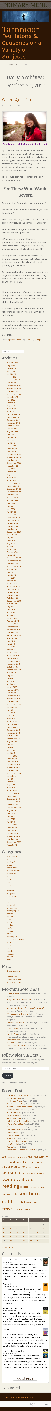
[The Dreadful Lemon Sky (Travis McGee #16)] (45, 1357)
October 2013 (13, 805)
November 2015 (13, 733)
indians (30, 340)
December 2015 (13, 730)
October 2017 (12, 667)
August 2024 (12, 431)
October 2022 (13, 495)
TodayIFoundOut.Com (16, 1022)
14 (23, 1232)
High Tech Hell (13, 1144)
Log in (9, 974)
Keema (10, 1147)
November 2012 (13, 836)
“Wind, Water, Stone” (16, 1124)
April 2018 (11, 650)
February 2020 (13, 586)
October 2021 (12, 529)
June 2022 (11, 506)
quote (9, 922)
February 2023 (13, 483)
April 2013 (11, 822)
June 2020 (11, 575)
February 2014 (13, 793)
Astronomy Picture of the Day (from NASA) (25, 1008)
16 (37, 1232)
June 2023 (11, 472)
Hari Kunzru (8, 1332)
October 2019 (12, 598)
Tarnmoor (20, 29)
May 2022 (11, 509)
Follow (8, 1075)
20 (17, 1236)
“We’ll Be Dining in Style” (17, 1141)
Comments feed (14, 979)
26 (11, 1240)
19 (10, 1236)
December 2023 (14, 454)
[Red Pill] (45, 1335)
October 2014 (12, 770)
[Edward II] (45, 1290)
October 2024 (13, 426)
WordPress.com (14, 982)
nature (10, 902)
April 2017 (11, 684)
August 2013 (12, 810)
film (8, 876)
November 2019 (13, 595)
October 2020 (13, 563)
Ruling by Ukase (14, 1098)
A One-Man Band (14, 1118)
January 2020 (13, 589)
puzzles (10, 919)
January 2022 (13, 520)
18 (4, 1236)
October (19, 65)
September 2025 (14, 394)
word (9, 959)
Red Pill (6, 1329)
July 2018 (11, 641)
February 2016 (13, 724)
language (11, 893)
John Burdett (9, 1262)
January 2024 (13, 451)
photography (13, 911)
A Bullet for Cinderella (12, 1308)
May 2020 (11, 578)
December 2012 (13, 833)
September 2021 (14, 532)
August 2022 (12, 500)
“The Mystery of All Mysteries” (20, 1095)
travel (9, 948)
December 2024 (14, 420)
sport (9, 942)
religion (10, 928)
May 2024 (11, 440)
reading (10, 925)
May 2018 (11, 647)
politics (18, 340)
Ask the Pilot (12, 1034)
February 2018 (13, 655)
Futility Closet (13, 994)
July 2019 (11, 606)
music (9, 899)
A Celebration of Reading (17, 1014)
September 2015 (14, 739)
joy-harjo (37, 340)
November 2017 (13, 664)
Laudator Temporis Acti (17, 1045)
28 (24, 1240)
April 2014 (11, 787)
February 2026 (13, 380)
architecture (12, 856)
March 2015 (12, 756)
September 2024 (14, 428)
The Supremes (13, 1109)
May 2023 (11, 474)
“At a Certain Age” (14, 1115)
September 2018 (14, 635)
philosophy (12, 908)
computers (12, 868)
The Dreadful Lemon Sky (13, 1351)
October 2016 (12, 701)
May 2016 (11, 716)
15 (30, 1232)
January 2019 (12, 624)
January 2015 (12, 762)
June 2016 (11, 713)
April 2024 (11, 443)
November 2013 (13, 802)
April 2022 (11, 512)
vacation (11, 954)
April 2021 (11, 546)
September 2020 (14, 566)
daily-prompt (12, 873)
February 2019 (13, 621)
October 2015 (12, 736)
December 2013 (13, 799)
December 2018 (13, 627)
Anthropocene (13, 1112)
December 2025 (14, 385)
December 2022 (14, 489)
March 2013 (12, 825)
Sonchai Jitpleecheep (16, 1104)
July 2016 (11, 710)
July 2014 (11, 779)
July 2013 (11, 813)
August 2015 (12, 741)
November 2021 (13, 526)
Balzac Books (13, 1042)
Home (4, 65)
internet (10, 891)
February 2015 (13, 759)
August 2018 (12, 638)
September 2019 (14, 601)
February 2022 (13, 517)
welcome (11, 957)
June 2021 (11, 540)
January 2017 (12, 693)
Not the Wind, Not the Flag (18, 1121)
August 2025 (12, 397)
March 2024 (12, 446)
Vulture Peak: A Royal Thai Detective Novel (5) (22, 1260)
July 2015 (11, 744)
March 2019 (12, 618)
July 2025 (11, 400)
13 (17, 1232)
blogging (11, 862)
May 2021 (11, 543)
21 (23, 1236)
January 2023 (13, 486)
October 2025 (13, 391)
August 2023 (12, 466)
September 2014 (14, 773)
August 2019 (12, 604)
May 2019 (11, 612)
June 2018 (11, 644)
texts (9, 945)
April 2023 (11, 477)
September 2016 (14, 704)
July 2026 (11, 365)
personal (11, 905)
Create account (13, 971)
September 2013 (14, 807)
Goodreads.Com (14, 1040)
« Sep (4, 1247)
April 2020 (11, 581)
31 (44, 1240)
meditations (12, 896)
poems (12, 340)
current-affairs (13, 870)
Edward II (7, 1284)
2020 (11, 65)
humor (10, 888)
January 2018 (12, 658)
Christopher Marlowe (11, 1286)
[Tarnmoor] (25, 16)
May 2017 (11, 681)
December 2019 (13, 592)
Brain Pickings (13, 1028)
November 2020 (14, 561)
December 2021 (13, 523)
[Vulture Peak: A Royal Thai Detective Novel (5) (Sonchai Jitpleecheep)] (45, 1266)
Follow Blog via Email (21, 1055)
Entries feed (12, 977)
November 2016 (13, 698)
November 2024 (14, 423)
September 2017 (14, 670)
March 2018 (12, 652)
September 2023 (14, 463)
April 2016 (11, 718)
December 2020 (14, 558)
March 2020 (12, 584)
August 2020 (12, 569)
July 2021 (11, 538)
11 (3, 1232)
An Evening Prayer (15, 1101)
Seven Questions (18, 100)
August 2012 (12, 845)
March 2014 (12, 790)
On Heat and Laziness (16, 1127)
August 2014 (12, 776)
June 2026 (11, 368)
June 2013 (11, 816)
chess (9, 865)
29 (31, 1240)
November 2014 (13, 767)
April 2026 (11, 374)
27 (17, 1240)
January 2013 (12, 830)
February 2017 (13, 690)
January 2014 (12, 796)
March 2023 (12, 480)
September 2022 (14, 497)
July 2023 (11, 469)
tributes (10, 951)
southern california (15, 939)
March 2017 (12, 687)
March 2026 (12, 377)
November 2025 (14, 388)
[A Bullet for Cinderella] (45, 1313)
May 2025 (11, 406)
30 (37, 1240)
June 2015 (11, 747)
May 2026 (11, 371)
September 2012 (14, 842)
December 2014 (13, 764)
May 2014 (11, 784)
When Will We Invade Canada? (20, 1107)
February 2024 (13, 449)
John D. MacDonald (10, 1310)
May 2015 (11, 750)
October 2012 (12, 839)
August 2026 (12, 362)
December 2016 (13, 695)
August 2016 (12, 707)
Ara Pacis (11, 1138)
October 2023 (13, 460)
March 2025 (12, 411)
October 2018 (13, 632)
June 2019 (11, 609)
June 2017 (11, 678)
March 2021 (12, 549)
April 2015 (11, 753)
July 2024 (11, 434)
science (10, 934)
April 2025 (11, 408)
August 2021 (12, 535)
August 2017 (12, 673)
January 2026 (13, 383)
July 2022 (11, 503)
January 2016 (12, 727)
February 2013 (13, 828)
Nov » (10, 1247)
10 (44, 1228)
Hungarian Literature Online (19, 999)
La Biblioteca (12, 1132)
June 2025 (11, 403)
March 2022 (12, 515)
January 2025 (13, 417)
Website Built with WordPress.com (19, 1397)
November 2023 (14, 457)
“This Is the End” (14, 1135)
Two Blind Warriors (15, 1130)
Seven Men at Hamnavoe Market (21, 1150)
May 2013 (11, 819)
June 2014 (11, 782)
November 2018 (13, 629)
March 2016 (12, 721)
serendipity (12, 937)
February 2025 (13, 414)
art (8, 859)
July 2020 (11, 572)
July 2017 (11, 675)
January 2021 (12, 555)
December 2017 (13, 661)
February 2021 (13, 552)
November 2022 (14, 492)
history (10, 885)
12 (10, 1232)
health (10, 882)
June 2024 (11, 437)
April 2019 (11, 615)
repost (10, 931)
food (9, 879)
